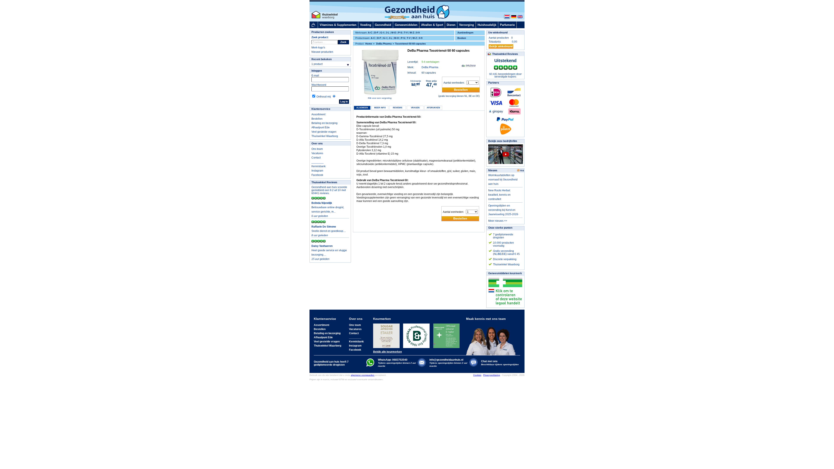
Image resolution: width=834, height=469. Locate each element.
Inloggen (316, 70)
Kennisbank (318, 166)
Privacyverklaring (491, 375)
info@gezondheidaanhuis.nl (448, 362)
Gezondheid (383, 24)
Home (368, 43)
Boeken (461, 38)
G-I (382, 32)
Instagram (317, 170)
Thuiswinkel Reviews (324, 182)
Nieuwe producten (322, 51)
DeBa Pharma (430, 67)
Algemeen (362, 108)
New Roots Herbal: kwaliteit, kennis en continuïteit (499, 195)
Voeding (365, 24)
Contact (316, 157)
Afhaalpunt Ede (320, 127)
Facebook (317, 175)
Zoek (343, 42)
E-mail (315, 75)
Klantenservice (320, 109)
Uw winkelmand (498, 32)
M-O (393, 32)
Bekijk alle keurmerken (387, 351)
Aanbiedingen (465, 32)
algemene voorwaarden (362, 375)
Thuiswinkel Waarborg (324, 136)
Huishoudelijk (487, 24)
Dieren (451, 24)
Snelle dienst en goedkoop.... (328, 231)
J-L (387, 32)
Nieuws (492, 170)
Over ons (317, 143)
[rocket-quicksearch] (324, 42)
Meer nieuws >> (497, 220)
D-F (376, 32)
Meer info (380, 108)
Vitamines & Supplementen (338, 24)
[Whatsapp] (370, 365)
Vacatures (317, 153)
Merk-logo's (318, 47)
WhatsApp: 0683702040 (392, 359)
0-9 (418, 32)
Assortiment (318, 114)
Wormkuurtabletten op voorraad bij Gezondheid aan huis (503, 179)
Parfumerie (507, 24)
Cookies (477, 375)
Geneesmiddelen (406, 24)
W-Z (412, 32)
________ (317, 161)
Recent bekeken (321, 59)
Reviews (397, 108)
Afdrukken (433, 108)
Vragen (415, 108)
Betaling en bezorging (324, 123)
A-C (370, 32)
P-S (400, 32)
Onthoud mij (323, 96)
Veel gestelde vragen (323, 131)
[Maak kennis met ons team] (492, 337)
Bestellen (317, 118)
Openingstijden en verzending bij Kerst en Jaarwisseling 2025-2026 (503, 210)
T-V (406, 32)
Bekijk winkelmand (501, 46)
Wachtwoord (318, 84)
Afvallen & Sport (432, 24)
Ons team (317, 148)
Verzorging (466, 24)
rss (521, 170)
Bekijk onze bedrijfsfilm (502, 141)
